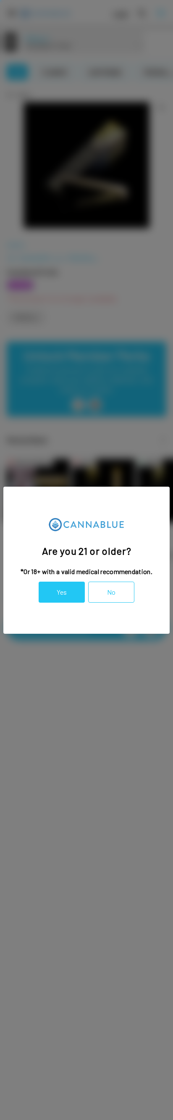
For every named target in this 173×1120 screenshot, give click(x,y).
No (111, 592)
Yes (62, 592)
